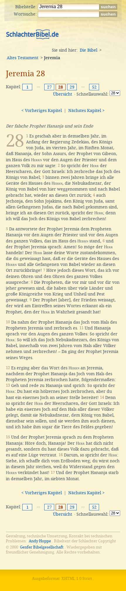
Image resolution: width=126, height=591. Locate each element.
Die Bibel (88, 50)
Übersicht (62, 94)
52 (94, 87)
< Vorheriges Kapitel (41, 110)
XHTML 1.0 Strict (77, 578)
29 (72, 87)
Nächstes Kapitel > (86, 110)
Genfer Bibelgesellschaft (42, 547)
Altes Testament (22, 57)
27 (49, 87)
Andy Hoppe (40, 541)
